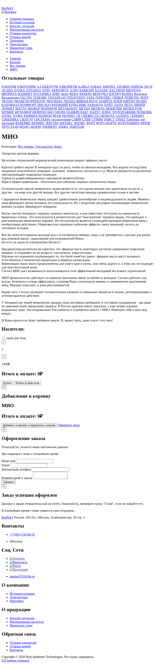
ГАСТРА (26, 97)
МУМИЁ (8, 112)
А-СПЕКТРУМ (47, 86)
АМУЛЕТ (109, 86)
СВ (78, 115)
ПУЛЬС (7, 115)
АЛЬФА (96, 86)
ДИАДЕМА (54, 101)
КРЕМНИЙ (60, 105)
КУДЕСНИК (77, 105)
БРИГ (56, 94)
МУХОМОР (23, 112)
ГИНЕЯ (117, 97)
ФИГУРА (52, 123)
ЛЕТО (128, 105)
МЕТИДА (98, 108)
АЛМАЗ (83, 86)
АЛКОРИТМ (68, 86)
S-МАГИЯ (9, 86)
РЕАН (57, 115)
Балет (65, 94)
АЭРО (74, 90)
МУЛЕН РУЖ (132, 108)
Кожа (58, 146)
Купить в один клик (27, 382)
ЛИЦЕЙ (139, 105)
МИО (13, 69)
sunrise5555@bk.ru (22, 576)
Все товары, (26, 146)
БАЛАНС (102, 90)
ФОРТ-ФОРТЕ (106, 123)
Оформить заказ (69, 425)
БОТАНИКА (42, 94)
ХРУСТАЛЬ (10, 126)
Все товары (17, 65)
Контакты (16, 51)
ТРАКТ (120, 119)
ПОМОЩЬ (144, 112)
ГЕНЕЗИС (40, 97)
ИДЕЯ (117, 101)
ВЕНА (74, 94)
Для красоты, (44, 146)
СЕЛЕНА (122, 115)
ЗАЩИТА (106, 101)
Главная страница (22, 18)
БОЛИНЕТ (25, 94)
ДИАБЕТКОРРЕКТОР (29, 101)
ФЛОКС (80, 123)
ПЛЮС (107, 112)
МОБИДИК (114, 108)
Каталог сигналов (22, 26)
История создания (22, 22)
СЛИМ (76, 119)
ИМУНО (129, 101)
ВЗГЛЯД (115, 94)
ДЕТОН (7, 101)
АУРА (46, 90)
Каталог (15, 62)
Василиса (140, 94)
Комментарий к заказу (17, 478)
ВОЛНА (127, 94)
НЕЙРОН (39, 112)
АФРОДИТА (60, 90)
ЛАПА (118, 105)
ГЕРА (91, 97)
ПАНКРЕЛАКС (77, 112)
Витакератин (11, 97)
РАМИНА (31, 115)
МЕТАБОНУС (68, 108)
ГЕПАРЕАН (57, 97)
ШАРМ (35, 126)
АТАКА (19, 90)
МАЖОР (34, 108)
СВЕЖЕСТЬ (89, 115)
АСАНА (7, 90)
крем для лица (16, 338)
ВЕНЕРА (85, 94)
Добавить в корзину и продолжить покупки (29, 425)
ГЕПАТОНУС (76, 97)
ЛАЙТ (108, 105)
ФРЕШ (145, 123)
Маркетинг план (21, 48)
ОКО (50, 112)
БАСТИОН (117, 90)
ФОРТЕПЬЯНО (129, 123)
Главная (15, 58)
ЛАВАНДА (95, 105)
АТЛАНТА (33, 90)
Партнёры (17, 40)
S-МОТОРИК (26, 86)
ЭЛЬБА (63, 126)
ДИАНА (69, 101)
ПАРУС (95, 112)
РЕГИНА (68, 115)
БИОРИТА (9, 94)
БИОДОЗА (133, 90)
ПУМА (18, 115)
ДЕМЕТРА (131, 97)
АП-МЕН (123, 86)
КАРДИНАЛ (11, 105)
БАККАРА (86, 90)
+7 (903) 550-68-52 (22, 534)
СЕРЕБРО (137, 115)
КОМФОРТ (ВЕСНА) (35, 105)
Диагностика (19, 44)
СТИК (86, 119)
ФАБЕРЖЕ (22, 123)
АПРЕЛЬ (136, 86)
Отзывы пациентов (23, 33)
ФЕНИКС (38, 123)
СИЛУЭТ (26, 119)
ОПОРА (60, 112)
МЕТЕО (84, 108)
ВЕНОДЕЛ (100, 94)
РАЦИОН (45, 115)
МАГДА (21, 108)
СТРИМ (97, 119)
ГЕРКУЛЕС (103, 97)
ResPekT (7, 8)
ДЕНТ (144, 97)
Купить (7, 382)
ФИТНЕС (66, 123)
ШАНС (24, 126)
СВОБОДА (107, 115)
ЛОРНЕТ (8, 108)
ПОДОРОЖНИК (124, 112)
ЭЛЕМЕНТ (49, 126)
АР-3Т (148, 86)
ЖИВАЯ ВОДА (87, 101)
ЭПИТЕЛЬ (76, 126)
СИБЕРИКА (10, 119)
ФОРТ (90, 123)
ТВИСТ (109, 119)
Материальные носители (27, 29)
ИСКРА (141, 101)
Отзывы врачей (20, 37)
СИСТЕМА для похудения (52, 119)
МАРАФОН (49, 108)
